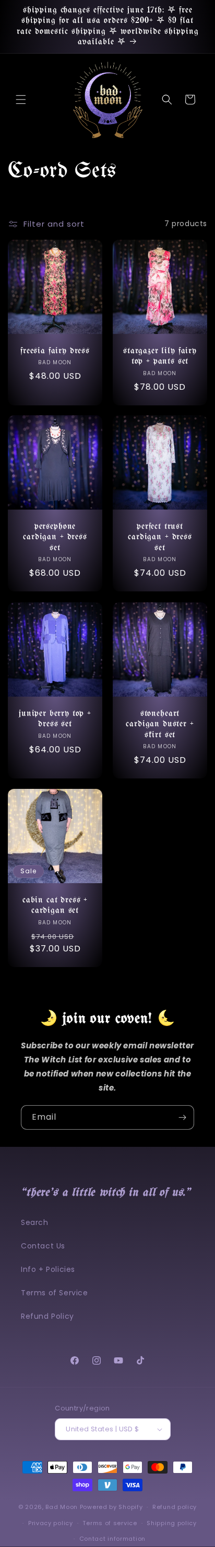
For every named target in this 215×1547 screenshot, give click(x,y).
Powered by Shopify (111, 1507)
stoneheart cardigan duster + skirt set (160, 724)
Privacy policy (50, 1523)
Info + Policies (48, 1269)
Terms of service (109, 1523)
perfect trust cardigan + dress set (160, 537)
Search (35, 1222)
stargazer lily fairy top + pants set (160, 356)
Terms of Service (54, 1293)
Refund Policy (47, 1316)
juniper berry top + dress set (55, 718)
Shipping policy (172, 1523)
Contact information (112, 1538)
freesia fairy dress (55, 350)
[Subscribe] (182, 1117)
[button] (20, 99)
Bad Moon (61, 1507)
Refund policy (174, 1507)
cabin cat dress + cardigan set (55, 905)
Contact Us (43, 1246)
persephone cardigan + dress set (55, 537)
